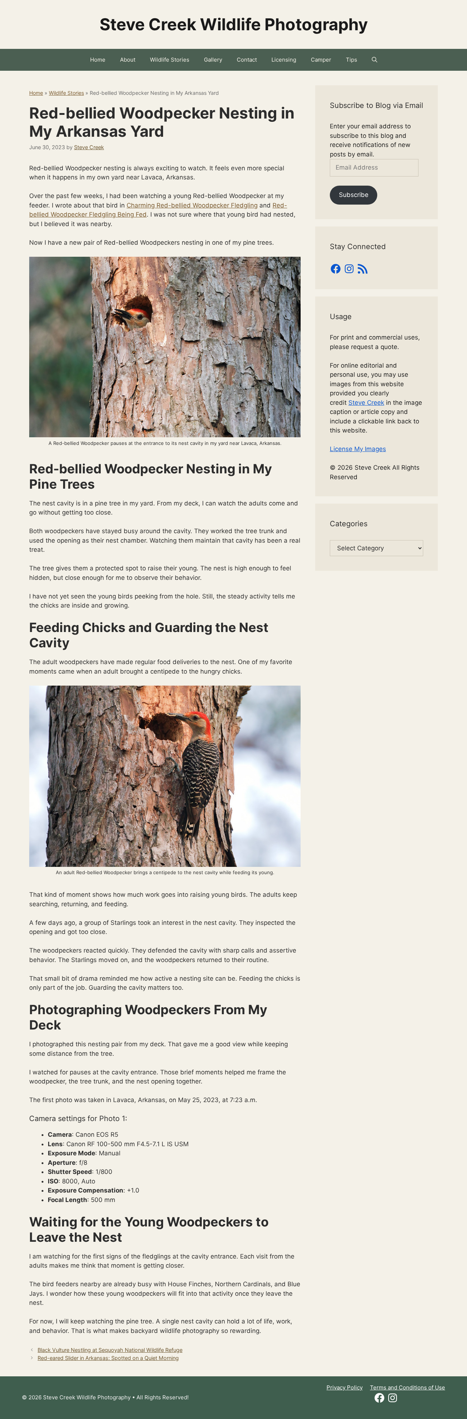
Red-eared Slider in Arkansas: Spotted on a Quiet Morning (108, 1358)
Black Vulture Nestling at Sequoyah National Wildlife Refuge (110, 1350)
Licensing (283, 59)
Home (97, 59)
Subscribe (353, 194)
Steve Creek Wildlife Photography (234, 24)
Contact (247, 59)
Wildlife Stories (169, 59)
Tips (351, 59)
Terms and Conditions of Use (407, 1387)
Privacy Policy (345, 1387)
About (127, 59)
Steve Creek (366, 402)
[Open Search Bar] (374, 60)
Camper (321, 59)
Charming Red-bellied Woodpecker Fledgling (192, 205)
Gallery (213, 59)
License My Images (358, 449)
